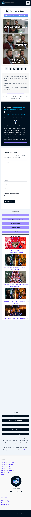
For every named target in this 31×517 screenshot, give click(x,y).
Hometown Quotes (15, 227)
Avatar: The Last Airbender (15, 420)
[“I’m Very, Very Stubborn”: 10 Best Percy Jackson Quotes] (15, 260)
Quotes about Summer (15, 215)
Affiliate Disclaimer (6, 505)
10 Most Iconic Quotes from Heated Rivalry (15, 318)
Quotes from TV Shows (7, 462)
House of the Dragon (15, 434)
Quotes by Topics (6, 472)
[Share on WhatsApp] (25, 68)
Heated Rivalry (15, 416)
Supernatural (12, 109)
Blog (2, 474)
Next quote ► (23, 15)
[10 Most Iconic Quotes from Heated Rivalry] (15, 310)
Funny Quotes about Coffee (15, 219)
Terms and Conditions (7, 503)
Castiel (14, 107)
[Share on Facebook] (6, 68)
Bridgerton (15, 425)
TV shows (19, 109)
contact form (24, 450)
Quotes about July (15, 223)
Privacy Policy (5, 501)
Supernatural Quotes (17, 11)
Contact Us (4, 497)
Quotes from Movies (7, 464)
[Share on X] (10, 68)
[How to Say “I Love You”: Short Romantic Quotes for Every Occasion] (15, 243)
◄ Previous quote (9, 15)
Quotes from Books (6, 466)
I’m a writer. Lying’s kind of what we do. (15, 114)
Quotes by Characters (7, 470)
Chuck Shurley (20, 107)
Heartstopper (15, 429)
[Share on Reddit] (21, 68)
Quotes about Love (15, 231)
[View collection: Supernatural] (7, 11)
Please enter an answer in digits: (11, 193)
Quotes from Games (6, 468)
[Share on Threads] (18, 68)
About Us (3, 499)
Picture (6, 109)
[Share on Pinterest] (14, 68)
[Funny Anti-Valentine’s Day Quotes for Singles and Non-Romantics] (15, 277)
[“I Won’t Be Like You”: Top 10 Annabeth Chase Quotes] (15, 294)
